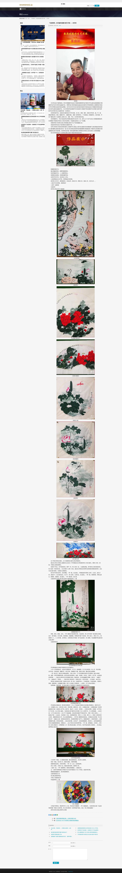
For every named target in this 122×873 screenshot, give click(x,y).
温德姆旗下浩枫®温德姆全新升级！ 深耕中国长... (62, 836)
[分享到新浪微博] (52, 814)
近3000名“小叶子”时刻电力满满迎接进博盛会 (67, 820)
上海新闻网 (26, 4)
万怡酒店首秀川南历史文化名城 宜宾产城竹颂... (88, 834)
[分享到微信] (57, 814)
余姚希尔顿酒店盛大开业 (56, 834)
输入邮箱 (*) (73, 846)
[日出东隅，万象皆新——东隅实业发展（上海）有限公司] (33, 108)
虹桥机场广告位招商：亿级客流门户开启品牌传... (88, 830)
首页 (26, 18)
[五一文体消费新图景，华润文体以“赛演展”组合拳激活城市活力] (33, 40)
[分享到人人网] (55, 814)
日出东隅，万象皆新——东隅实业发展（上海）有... (61, 829)
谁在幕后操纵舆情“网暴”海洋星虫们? (30, 132)
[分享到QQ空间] (50, 814)
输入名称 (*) (73, 842)
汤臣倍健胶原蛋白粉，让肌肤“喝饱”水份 (66, 818)
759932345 (70, 871)
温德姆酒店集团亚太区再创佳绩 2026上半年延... (88, 828)
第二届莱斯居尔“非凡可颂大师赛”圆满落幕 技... (88, 832)
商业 (29, 18)
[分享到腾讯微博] (54, 814)
